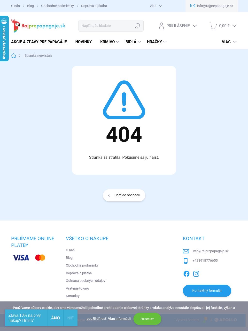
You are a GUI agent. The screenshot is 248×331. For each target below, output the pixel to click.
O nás (15, 6)
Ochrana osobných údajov (85, 281)
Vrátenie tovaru (77, 288)
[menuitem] (40, 42)
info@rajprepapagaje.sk (211, 251)
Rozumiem (147, 319)
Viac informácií (119, 319)
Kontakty (73, 296)
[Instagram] (196, 272)
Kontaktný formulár (207, 290)
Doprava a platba (94, 6)
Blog (30, 6)
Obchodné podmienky (57, 6)
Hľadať (137, 26)
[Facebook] (186, 272)
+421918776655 (205, 260)
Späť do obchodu (127, 195)
